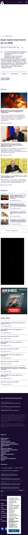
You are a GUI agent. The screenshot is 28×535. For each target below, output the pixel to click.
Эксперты (4, 457)
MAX (2, 491)
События (4, 439)
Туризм (3, 452)
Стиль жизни (5, 451)
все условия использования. (14, 520)
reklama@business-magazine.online (10, 478)
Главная (3, 36)
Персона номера (6, 448)
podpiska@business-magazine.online (10, 483)
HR (2, 447)
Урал (2, 507)
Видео (3, 460)
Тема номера (5, 445)
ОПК (2, 455)
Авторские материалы (8, 458)
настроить (12, 524)
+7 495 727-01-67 (18, 467)
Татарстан (4, 515)
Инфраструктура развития (10, 444)
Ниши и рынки (5, 441)
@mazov (21, 490)
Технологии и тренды (8, 442)
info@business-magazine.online (9, 474)
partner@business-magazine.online (10, 487)
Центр (2, 503)
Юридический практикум (9, 449)
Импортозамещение (7, 454)
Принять (14, 530)
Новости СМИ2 (5, 78)
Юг (1, 519)
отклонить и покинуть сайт (13, 526)
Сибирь (3, 511)
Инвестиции (9, 36)
